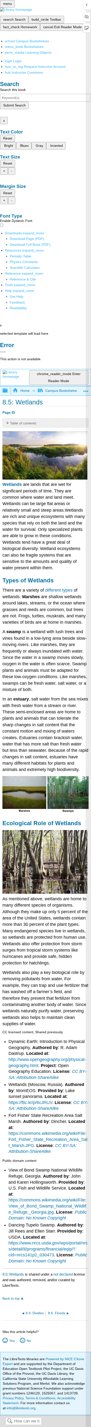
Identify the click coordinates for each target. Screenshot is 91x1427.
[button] (17, 302)
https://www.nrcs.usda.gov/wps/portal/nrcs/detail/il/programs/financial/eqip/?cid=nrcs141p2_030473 (48, 1249)
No (29, 1341)
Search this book (13, 90)
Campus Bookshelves (62, 391)
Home (24, 391)
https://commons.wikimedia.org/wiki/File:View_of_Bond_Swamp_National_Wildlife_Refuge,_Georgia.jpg (47, 1206)
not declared (63, 1274)
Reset (7, 138)
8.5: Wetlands (13, 1274)
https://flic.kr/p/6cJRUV (30, 1102)
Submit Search (14, 105)
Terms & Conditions (40, 1398)
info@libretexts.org (20, 1408)
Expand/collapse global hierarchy (8, 391)
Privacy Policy (13, 1398)
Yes (12, 1341)
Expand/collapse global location (86, 389)
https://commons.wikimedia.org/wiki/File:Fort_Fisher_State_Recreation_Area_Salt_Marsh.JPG (47, 1139)
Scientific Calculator (25, 268)
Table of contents (23, 423)
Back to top (11, 1298)
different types (59, 590)
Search (9, 1421)
